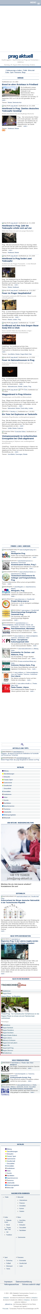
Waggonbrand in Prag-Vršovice (16, 394)
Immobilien (7, 791)
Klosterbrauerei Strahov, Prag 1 (23, 565)
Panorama (17, 72)
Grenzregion (19, 454)
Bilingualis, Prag (17, 591)
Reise (19, 1217)
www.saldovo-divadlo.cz (24, 683)
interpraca (27, 1300)
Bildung (13, 551)
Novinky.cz (13, 411)
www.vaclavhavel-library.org (28, 661)
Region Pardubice (8, 1030)
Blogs (24, 72)
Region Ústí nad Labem (9, 1043)
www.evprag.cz (26, 610)
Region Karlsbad (7, 1027)
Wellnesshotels (5, 1087)
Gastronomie (22, 562)
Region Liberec (7, 1038)
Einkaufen (6, 777)
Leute (21, 1266)
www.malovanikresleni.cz (25, 648)
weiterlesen (5, 1018)
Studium (21, 1211)
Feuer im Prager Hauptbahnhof (16, 293)
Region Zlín (6, 1045)
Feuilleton (9, 1235)
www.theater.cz (16, 1063)
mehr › (4, 100)
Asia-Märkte (11, 354)
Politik (25, 70)
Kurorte (29, 626)
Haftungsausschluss (11, 1284)
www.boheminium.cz (21, 623)
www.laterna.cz (16, 939)
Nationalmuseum (12, 386)
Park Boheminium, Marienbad (23, 629)
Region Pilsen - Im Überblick (10, 996)
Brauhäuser (14, 562)
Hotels (34, 1085)
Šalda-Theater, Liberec (20, 687)
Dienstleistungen (8, 774)
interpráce (6, 1297)
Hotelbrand (11, 128)
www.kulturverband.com (23, 896)
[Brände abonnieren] (3, 130)
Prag (19, 319)
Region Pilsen (6, 993)
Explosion (20, 428)
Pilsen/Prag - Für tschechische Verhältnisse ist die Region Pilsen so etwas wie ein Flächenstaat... (20, 1015)
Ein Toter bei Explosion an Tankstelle (19, 414)
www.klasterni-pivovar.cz (25, 561)
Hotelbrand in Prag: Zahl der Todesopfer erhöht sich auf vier (17, 227)
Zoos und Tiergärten (17, 674)
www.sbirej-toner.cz (20, 599)
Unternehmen (23, 1200)
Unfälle (10, 428)
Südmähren (6, 1025)
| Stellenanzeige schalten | (13, 70)
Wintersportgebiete (9, 815)
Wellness (13, 1087)
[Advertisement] (20, 31)
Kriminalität (22, 1260)
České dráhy (24, 408)
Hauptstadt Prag (7, 1048)
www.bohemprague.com (23, 758)
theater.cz (13, 1064)
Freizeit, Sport (8, 779)
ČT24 (25, 389)
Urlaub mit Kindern (19, 625)
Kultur (7, 72)
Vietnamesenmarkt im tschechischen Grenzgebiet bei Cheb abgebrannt (19, 437)
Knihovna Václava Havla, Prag (23, 665)
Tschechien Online (20, 431)
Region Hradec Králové (9, 1035)
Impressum (8, 1281)
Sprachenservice (16, 573)
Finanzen (22, 1203)
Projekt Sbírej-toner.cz (20, 601)
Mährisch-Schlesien (8, 1040)
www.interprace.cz (18, 751)
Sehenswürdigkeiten (8, 625)
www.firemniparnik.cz (21, 1074)
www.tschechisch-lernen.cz (27, 572)
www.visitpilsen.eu (19, 636)
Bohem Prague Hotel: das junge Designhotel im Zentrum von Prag (20, 759)
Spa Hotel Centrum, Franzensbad (21, 1088)
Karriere (21, 1208)
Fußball (8, 1263)
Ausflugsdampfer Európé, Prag (20, 1077)
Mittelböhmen (7, 1053)
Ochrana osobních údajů (31, 1284)
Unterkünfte (7, 812)
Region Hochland (7, 1032)
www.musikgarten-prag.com (28, 549)
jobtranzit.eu (8, 1304)
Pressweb (5, 1308)
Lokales (15, 319)
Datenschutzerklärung (24, 1281)
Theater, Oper (25, 1063)
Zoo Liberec (15, 676)
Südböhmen (6, 991)
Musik (8, 1225)
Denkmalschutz (17, 102)
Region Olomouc (7, 1050)
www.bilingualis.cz (19, 587)
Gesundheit (7, 788)
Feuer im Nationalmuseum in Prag (18, 360)
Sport (12, 72)
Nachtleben (7, 803)
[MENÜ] (38, 2)
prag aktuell (20, 56)
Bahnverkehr (11, 408)
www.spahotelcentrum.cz (24, 1085)
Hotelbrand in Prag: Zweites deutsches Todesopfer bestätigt (20, 109)
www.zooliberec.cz (20, 672)
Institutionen (21, 637)
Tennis (8, 1269)
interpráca (34, 1297)
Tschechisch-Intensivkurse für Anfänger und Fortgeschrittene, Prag (23, 578)
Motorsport (9, 1266)
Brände (10, 102)
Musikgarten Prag (18, 553)
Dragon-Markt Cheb (26, 354)
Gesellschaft (30, 599)
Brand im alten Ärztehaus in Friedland (20, 84)
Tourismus (23, 626)
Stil (7, 1232)
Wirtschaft (31, 70)
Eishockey (9, 1260)
